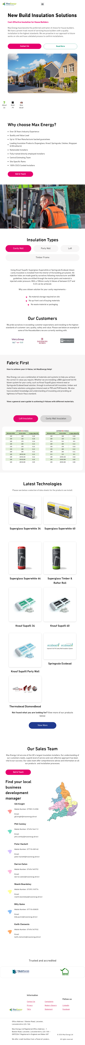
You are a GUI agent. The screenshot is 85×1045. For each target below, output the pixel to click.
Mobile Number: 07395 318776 (26, 889)
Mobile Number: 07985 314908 (26, 809)
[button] (42, 4)
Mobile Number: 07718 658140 (26, 849)
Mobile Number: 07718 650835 (26, 909)
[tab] (18, 248)
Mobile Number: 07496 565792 (26, 869)
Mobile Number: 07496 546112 (26, 829)
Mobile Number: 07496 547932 (26, 929)
